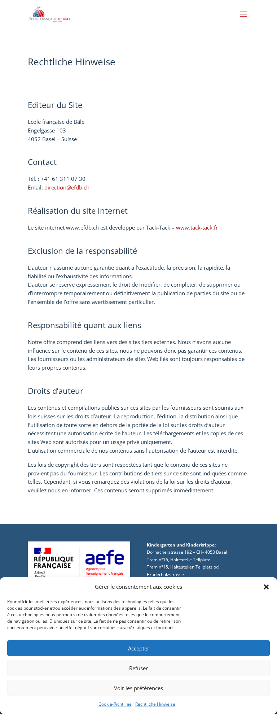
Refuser (138, 668)
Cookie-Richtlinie (115, 704)
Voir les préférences (138, 688)
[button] (266, 587)
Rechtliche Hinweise (155, 704)
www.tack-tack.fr (197, 227)
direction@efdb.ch (67, 187)
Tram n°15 (157, 567)
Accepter (138, 648)
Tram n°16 (157, 560)
